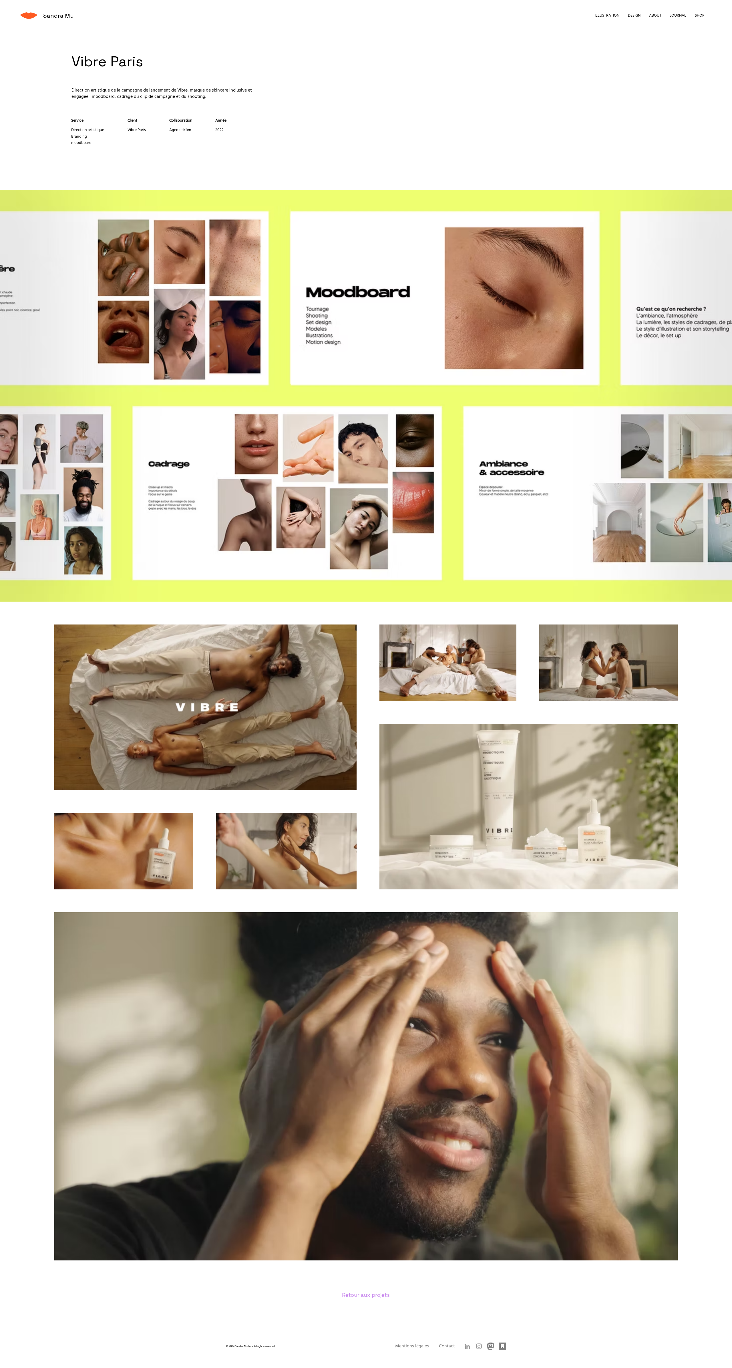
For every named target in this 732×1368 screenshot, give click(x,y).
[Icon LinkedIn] (467, 1346)
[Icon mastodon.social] (490, 1346)
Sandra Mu (58, 15)
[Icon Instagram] (479, 1346)
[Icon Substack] (502, 1346)
